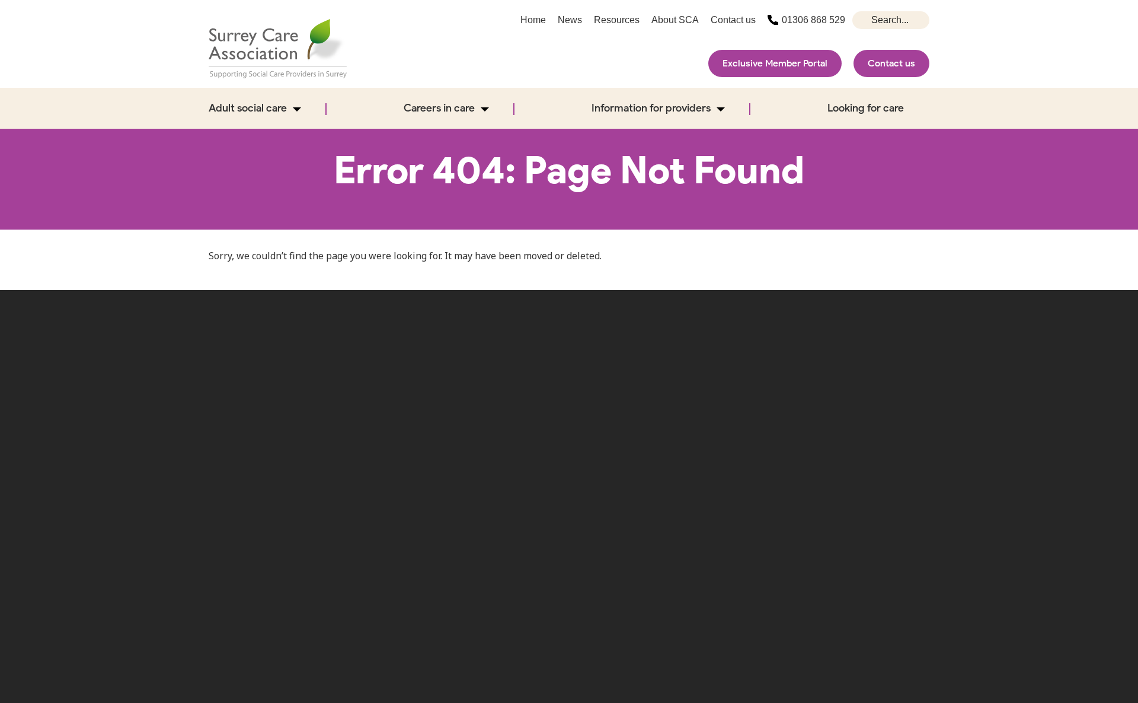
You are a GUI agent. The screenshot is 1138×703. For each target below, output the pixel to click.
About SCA (675, 20)
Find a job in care (714, 451)
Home (533, 20)
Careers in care (439, 107)
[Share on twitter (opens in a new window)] (761, 381)
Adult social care (248, 107)
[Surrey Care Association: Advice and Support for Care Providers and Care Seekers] (278, 48)
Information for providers (651, 107)
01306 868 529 (813, 20)
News (570, 20)
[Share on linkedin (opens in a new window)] (914, 381)
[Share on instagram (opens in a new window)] (838, 381)
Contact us (891, 63)
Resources (617, 20)
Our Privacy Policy (599, 470)
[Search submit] (863, 20)
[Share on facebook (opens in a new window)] (799, 381)
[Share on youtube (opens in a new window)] (876, 381)
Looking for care (865, 107)
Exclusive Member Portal (775, 63)
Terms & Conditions (837, 451)
